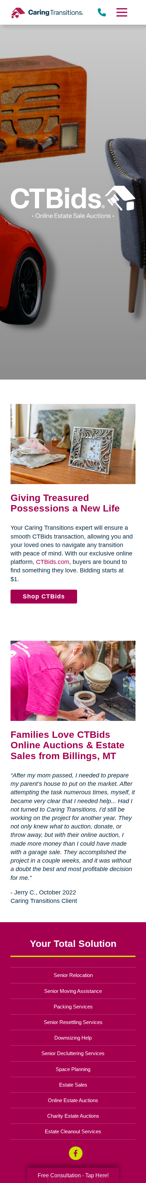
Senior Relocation (73, 975)
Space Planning (73, 1069)
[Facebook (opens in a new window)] (76, 1153)
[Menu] (121, 12)
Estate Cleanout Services (73, 1131)
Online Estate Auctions (73, 1100)
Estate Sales (73, 1085)
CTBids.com (52, 562)
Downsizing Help (73, 1038)
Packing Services (73, 1006)
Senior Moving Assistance (73, 991)
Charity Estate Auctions (73, 1116)
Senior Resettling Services (73, 1022)
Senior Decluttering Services (73, 1053)
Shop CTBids (44, 596)
